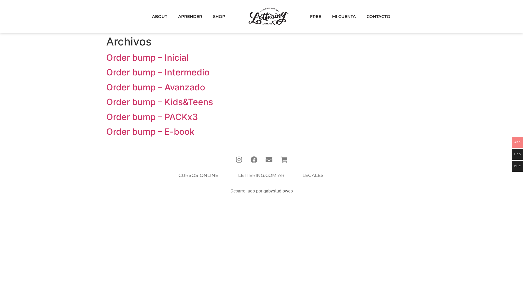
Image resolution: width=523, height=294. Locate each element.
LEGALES (313, 175)
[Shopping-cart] (284, 159)
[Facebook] (254, 159)
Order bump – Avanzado (155, 87)
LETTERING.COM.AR (261, 175)
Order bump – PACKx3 (152, 117)
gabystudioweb (278, 191)
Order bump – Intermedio (157, 72)
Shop (219, 16)
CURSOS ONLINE (198, 175)
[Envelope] (269, 159)
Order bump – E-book (150, 131)
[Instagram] (239, 159)
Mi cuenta (344, 16)
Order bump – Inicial (147, 57)
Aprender (190, 16)
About (159, 16)
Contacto (378, 16)
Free (315, 16)
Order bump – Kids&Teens (159, 102)
